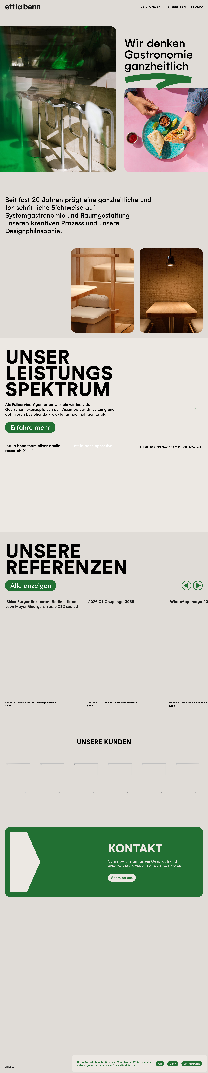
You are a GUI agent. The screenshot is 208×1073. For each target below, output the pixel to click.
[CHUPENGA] (127, 649)
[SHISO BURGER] (45, 649)
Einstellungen (192, 1063)
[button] (186, 585)
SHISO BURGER (14, 702)
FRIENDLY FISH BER (181, 702)
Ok (160, 1063)
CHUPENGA (94, 702)
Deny (173, 1063)
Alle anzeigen (30, 585)
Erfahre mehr (30, 427)
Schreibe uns (122, 878)
